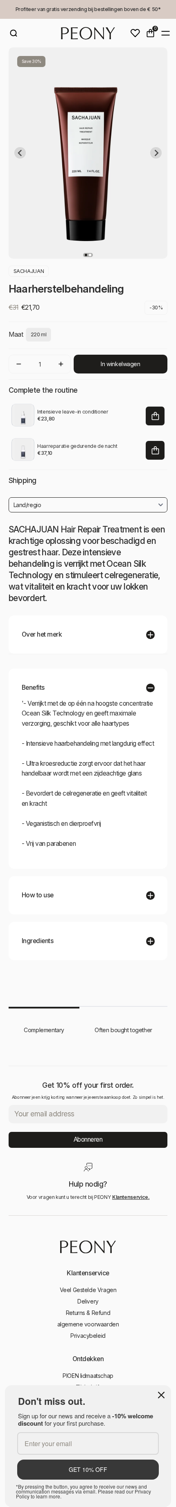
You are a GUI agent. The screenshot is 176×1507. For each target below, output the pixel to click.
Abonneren (88, 1139)
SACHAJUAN (29, 271)
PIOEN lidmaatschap (88, 1375)
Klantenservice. (131, 1197)
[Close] (161, 1395)
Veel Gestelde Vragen (88, 1289)
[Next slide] (156, 153)
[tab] (86, 255)
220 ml (39, 334)
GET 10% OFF (88, 1469)
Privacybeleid (88, 1335)
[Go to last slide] (20, 153)
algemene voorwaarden (88, 1324)
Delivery (88, 1301)
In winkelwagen (120, 363)
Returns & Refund (88, 1312)
